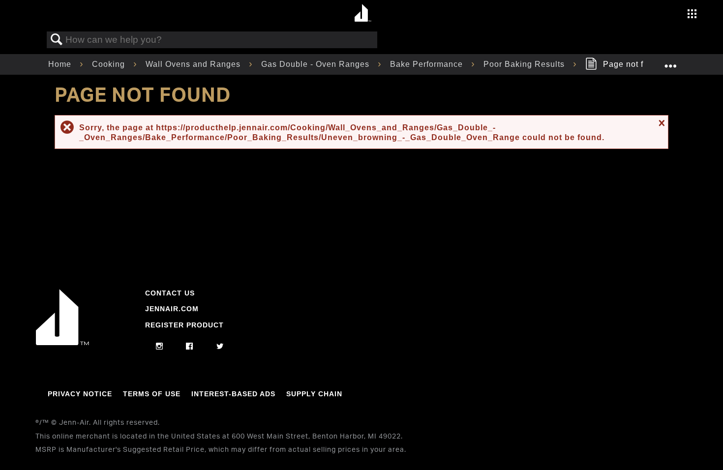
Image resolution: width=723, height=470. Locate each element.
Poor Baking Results (525, 64)
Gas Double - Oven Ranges (316, 64)
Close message (660, 122)
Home (61, 64)
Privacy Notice (80, 394)
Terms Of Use (152, 394)
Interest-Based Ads (233, 394)
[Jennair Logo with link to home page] (62, 342)
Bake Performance (427, 64)
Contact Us (170, 293)
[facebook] (189, 346)
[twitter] (220, 346)
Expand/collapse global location (670, 61)
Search (56, 39)
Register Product (184, 325)
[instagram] (159, 346)
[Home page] (362, 13)
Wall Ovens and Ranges (194, 64)
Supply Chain (314, 394)
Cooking (109, 64)
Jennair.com (172, 309)
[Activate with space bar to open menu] (692, 15)
